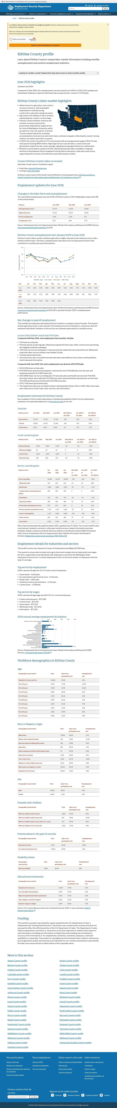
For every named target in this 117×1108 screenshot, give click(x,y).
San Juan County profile (70, 1015)
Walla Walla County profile (71, 1033)
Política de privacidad (65, 1069)
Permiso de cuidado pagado (15, 1075)
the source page (56, 401)
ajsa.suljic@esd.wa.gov (38, 168)
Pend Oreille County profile (72, 1010)
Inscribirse (34, 1097)
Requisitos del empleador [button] (85, 14)
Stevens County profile (17, 1029)
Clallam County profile (17, 969)
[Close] (108, 24)
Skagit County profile (16, 1020)
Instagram (58, 1095)
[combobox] (85, 8)
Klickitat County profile (70, 997)
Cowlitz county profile (69, 974)
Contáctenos (89, 1065)
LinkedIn (107, 1095)
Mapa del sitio (62, 1065)
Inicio (14, 18)
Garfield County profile (17, 983)
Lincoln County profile (69, 1001)
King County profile (68, 992)
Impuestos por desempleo (40, 1065)
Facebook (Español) (92, 1095)
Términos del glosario (65, 1072)
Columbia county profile (18, 974)
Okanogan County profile (71, 1006)
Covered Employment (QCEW (38, 652)
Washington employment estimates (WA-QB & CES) (46, 536)
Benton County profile (17, 965)
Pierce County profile (16, 1015)
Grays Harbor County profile (20, 988)
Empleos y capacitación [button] (37, 14)
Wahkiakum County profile (19, 1033)
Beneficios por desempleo (14, 1065)
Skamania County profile (70, 1020)
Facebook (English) (74, 1095)
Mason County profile (17, 1006)
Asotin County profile (69, 960)
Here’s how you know (41, 1)
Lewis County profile (16, 1001)
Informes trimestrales (39, 1069)
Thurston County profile (70, 1029)
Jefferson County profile (18, 992)
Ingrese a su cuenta (102, 5)
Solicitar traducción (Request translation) (45, 45)
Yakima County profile (17, 1042)
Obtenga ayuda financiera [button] (15, 14)
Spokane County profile (70, 1024)
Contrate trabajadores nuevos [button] (60, 14)
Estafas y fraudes (90, 1069)
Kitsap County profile (17, 997)
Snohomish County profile (19, 1024)
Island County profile (69, 988)
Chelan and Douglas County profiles (75, 1042)
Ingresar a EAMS (37, 1062)
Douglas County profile (17, 1047)
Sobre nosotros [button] (103, 14)
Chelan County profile (69, 965)
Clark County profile (69, 969)
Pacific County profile (16, 1010)
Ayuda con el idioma (91, 1072)
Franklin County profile (70, 979)
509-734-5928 (33, 171)
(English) (90, 5)
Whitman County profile (70, 1038)
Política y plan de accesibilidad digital (70, 1062)
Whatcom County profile (18, 1038)
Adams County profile (17, 960)
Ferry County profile (16, 979)
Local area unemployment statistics (32, 227)
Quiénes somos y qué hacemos (94, 1062)
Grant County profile (69, 983)
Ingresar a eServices (12, 1062)
